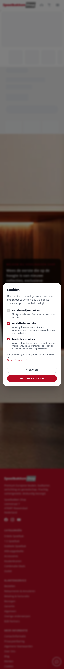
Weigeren (32, 369)
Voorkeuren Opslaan (32, 378)
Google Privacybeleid (17, 360)
